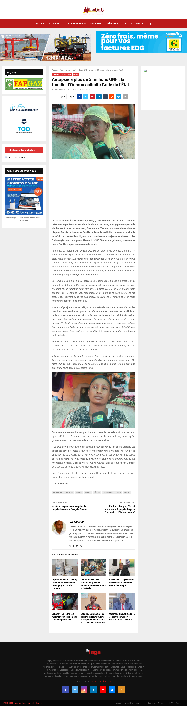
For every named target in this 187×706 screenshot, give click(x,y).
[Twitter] (75, 689)
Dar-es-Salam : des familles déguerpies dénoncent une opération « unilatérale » (93, 584)
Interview (95, 23)
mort (119, 492)
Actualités (55, 23)
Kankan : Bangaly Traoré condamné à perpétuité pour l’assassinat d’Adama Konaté (120, 509)
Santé (69, 74)
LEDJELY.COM (60, 90)
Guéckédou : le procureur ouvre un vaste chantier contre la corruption (121, 582)
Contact (141, 23)
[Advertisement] (93, 191)
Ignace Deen (108, 492)
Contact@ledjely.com (101, 681)
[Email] (112, 689)
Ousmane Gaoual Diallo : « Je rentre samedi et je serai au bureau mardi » (122, 617)
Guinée (87, 492)
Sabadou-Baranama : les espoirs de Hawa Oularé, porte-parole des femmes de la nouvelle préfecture (93, 618)
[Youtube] (103, 689)
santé (126, 492)
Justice (63, 74)
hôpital (97, 492)
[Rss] (121, 689)
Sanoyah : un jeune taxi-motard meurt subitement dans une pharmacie (64, 617)
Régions (111, 23)
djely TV (127, 23)
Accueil (40, 23)
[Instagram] (84, 689)
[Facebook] (65, 689)
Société (75, 74)
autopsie (69, 492)
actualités (57, 492)
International (75, 23)
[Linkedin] (93, 689)
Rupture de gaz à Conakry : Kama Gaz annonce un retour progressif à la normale (64, 584)
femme (79, 492)
